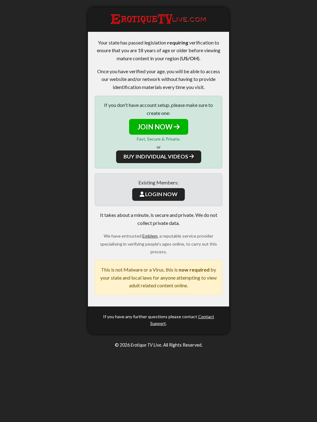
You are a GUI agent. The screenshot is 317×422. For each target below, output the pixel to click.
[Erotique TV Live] (158, 19)
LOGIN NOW (160, 194)
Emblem (150, 235)
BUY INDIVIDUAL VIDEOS (156, 156)
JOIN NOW (155, 127)
